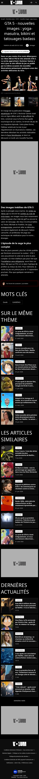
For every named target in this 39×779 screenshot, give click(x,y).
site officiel (27, 116)
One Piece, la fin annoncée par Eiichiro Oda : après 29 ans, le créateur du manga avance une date (25, 623)
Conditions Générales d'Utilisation (13, 750)
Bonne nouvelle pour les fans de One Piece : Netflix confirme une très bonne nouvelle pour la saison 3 (25, 351)
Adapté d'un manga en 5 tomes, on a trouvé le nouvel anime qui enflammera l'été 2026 (26, 401)
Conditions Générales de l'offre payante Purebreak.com (18, 759)
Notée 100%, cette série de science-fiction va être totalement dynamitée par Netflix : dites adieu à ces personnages (25, 505)
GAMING (16, 302)
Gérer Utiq (17, 763)
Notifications (10, 763)
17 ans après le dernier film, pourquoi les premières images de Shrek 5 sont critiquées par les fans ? (25, 385)
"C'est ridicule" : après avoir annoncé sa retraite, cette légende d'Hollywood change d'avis (26, 690)
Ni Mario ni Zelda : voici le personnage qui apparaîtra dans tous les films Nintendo (26, 470)
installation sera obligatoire (13, 261)
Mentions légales (6, 753)
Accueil (3, 19)
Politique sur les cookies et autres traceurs (24, 753)
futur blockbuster (14, 135)
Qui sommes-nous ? (28, 750)
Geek (5, 302)
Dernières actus (10, 19)
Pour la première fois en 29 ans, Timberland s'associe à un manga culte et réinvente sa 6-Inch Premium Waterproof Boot (26, 674)
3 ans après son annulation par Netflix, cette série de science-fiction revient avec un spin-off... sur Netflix (25, 657)
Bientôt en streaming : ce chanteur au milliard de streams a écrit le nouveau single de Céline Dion (25, 640)
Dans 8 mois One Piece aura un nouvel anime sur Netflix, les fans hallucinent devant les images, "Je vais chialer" (26, 368)
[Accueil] (16, 2)
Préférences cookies (27, 763)
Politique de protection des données (18, 756)
